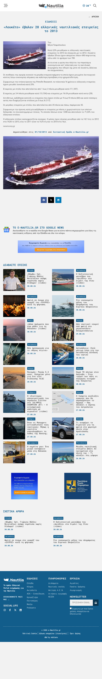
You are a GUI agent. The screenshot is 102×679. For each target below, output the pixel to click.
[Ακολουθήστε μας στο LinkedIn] (20, 610)
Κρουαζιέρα (32, 597)
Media (29, 604)
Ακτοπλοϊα (32, 590)
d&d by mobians (51, 637)
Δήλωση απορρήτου (46, 633)
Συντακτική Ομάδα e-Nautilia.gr (71, 132)
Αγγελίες (74, 583)
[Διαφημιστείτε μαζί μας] (51, 246)
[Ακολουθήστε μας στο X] (15, 610)
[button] (44, 200)
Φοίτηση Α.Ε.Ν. (56, 590)
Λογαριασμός (76, 590)
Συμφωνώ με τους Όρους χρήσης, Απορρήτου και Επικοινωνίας (81, 611)
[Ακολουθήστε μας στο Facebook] (10, 610)
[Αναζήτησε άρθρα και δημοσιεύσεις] (94, 5)
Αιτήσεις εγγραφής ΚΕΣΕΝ (57, 595)
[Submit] (96, 603)
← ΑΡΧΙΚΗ (93, 16)
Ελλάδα (30, 583)
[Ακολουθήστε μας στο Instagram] (4, 610)
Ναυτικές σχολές (56, 586)
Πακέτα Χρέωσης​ (77, 586)
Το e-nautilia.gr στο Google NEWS (38, 227)
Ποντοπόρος (32, 600)
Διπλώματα (53, 583)
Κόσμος (30, 586)
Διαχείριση (61, 633)
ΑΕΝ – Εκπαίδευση (35, 593)
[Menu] (6, 6)
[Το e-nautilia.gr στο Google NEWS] (6, 229)
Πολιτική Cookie (29, 633)
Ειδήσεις (51, 21)
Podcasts (31, 607)
